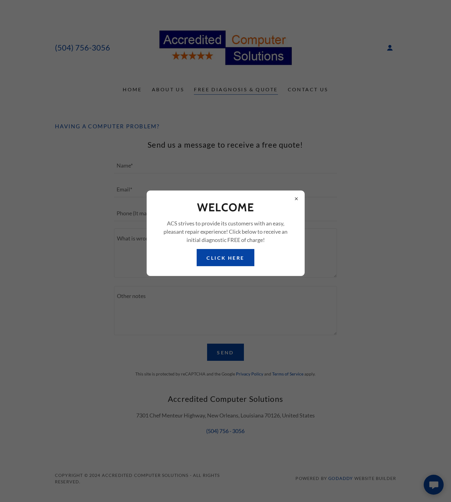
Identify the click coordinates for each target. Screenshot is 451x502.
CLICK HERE (225, 258)
